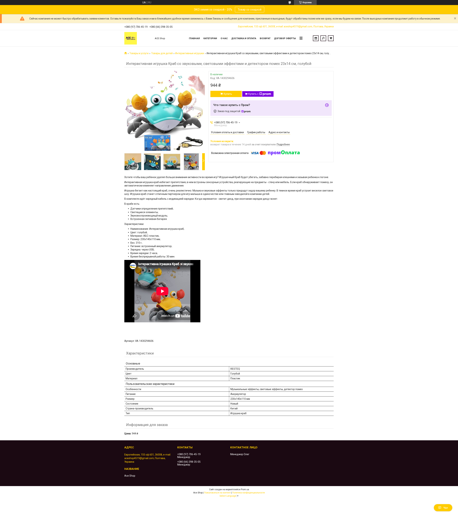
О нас (224, 38)
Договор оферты (285, 38)
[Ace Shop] (137, 38)
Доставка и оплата (243, 38)
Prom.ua (245, 489)
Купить (228, 93)
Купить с (253, 93)
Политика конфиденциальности (248, 492)
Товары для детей (162, 53)
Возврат (265, 38)
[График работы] (316, 38)
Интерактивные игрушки (189, 53)
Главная (194, 38)
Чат (446, 507)
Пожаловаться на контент (217, 492)
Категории (210, 38)
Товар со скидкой (249, 9)
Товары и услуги (138, 53)
